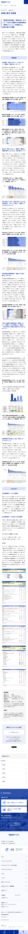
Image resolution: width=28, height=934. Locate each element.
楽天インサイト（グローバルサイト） (9, 904)
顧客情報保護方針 (5, 914)
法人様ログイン (4, 897)
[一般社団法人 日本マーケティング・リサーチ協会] (19, 850)
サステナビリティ (20, 926)
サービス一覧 (3, 926)
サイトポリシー (4, 916)
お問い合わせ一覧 (11, 926)
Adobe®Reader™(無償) (11, 741)
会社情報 (3, 895)
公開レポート (6, 5)
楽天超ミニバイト (5, 906)
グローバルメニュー (26, 2)
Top (1, 5)
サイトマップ (17, 895)
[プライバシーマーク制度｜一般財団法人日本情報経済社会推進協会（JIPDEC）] (7, 850)
